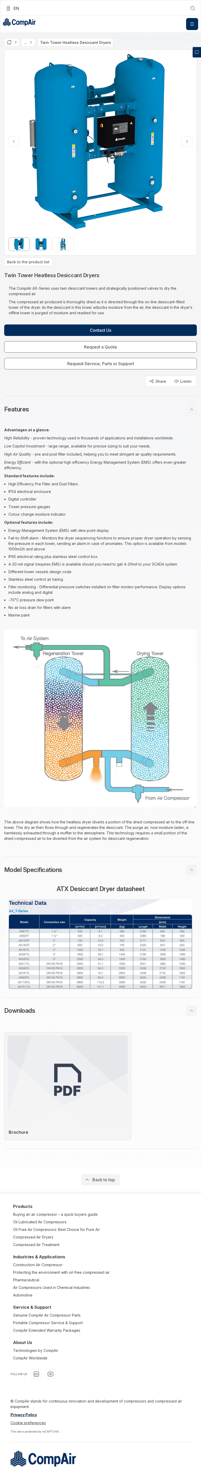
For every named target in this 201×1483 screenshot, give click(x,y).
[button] (100, 409)
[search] (193, 8)
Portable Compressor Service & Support (48, 1323)
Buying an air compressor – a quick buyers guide (55, 1214)
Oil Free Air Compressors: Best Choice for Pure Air (56, 1229)
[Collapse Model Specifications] (191, 870)
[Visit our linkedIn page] (36, 1374)
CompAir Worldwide (30, 1358)
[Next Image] (187, 141)
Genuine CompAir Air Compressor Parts (47, 1315)
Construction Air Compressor (38, 1265)
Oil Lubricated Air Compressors (39, 1222)
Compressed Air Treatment (36, 1244)
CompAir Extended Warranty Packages (46, 1330)
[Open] (192, 24)
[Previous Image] (14, 141)
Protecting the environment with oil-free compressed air (61, 1272)
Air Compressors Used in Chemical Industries (51, 1287)
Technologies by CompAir (35, 1350)
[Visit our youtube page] (50, 1374)
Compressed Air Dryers (33, 1237)
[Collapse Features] (191, 409)
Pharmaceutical (26, 1280)
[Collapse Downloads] (191, 1010)
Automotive (22, 1295)
